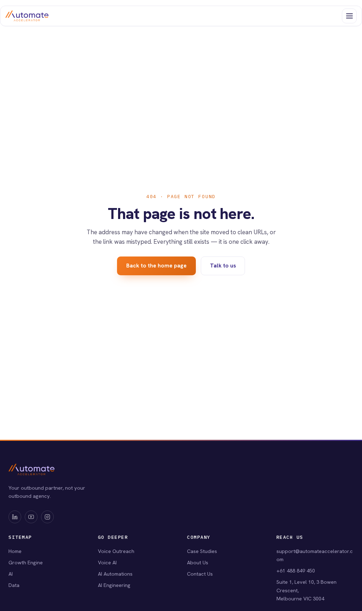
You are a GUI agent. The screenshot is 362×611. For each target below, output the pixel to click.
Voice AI (107, 562)
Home (15, 551)
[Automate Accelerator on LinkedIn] (14, 517)
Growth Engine (25, 562)
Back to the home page (156, 265)
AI (10, 573)
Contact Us (200, 573)
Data (13, 585)
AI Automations (115, 573)
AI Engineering (114, 585)
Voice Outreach (116, 551)
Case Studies (202, 551)
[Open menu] (349, 15)
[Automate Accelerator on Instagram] (47, 517)
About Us (197, 562)
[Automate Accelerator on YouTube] (31, 517)
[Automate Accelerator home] (26, 16)
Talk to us (223, 265)
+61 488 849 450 (295, 570)
